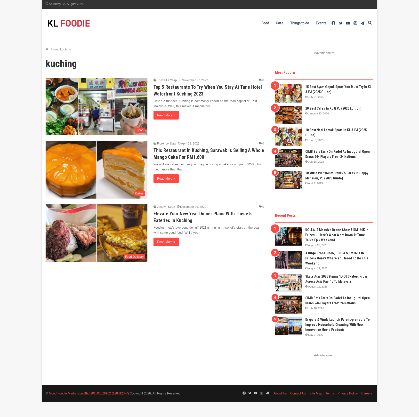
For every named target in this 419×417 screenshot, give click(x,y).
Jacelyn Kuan (166, 206)
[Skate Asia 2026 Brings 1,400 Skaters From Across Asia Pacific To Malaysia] (288, 283)
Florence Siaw (166, 143)
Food (265, 23)
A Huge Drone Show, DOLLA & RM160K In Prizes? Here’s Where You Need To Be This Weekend (336, 258)
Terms (329, 393)
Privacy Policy (348, 393)
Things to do (299, 23)
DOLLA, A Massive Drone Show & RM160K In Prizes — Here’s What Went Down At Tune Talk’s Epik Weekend (337, 235)
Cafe (279, 23)
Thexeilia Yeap (167, 80)
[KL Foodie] (88, 23)
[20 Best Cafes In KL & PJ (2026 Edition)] (288, 115)
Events (321, 23)
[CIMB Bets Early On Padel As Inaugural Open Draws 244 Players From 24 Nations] (288, 158)
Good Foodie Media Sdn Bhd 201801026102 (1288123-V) (89, 393)
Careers (366, 393)
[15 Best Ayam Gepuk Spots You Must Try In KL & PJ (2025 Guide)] (288, 93)
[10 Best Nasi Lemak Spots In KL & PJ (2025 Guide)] (288, 137)
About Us (280, 393)
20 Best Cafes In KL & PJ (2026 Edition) (333, 108)
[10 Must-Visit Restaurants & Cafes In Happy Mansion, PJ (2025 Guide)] (288, 180)
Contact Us (298, 393)
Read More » (166, 115)
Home (53, 49)
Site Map (315, 393)
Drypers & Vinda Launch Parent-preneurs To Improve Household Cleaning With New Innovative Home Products (337, 325)
